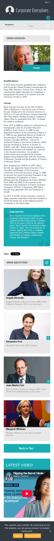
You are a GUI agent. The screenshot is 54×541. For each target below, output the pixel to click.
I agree (18, 536)
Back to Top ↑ (27, 448)
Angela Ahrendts (15, 298)
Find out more (32, 536)
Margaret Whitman (16, 429)
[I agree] (50, 531)
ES (49, 2)
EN (46, 2)
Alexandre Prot (14, 341)
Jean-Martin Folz (15, 385)
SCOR (36, 68)
